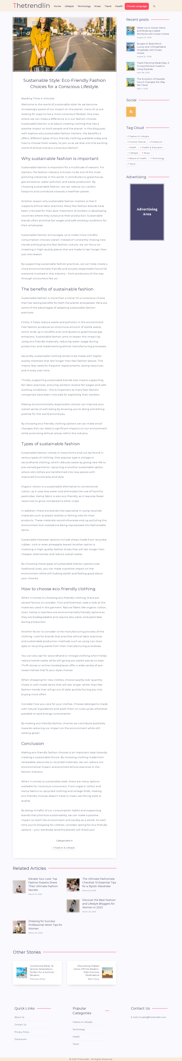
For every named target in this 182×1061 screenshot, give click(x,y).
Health (119, 6)
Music (97, 6)
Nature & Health (138, 158)
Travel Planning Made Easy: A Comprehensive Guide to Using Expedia (153, 66)
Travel (108, 6)
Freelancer (157, 142)
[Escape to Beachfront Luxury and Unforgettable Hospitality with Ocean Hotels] (130, 46)
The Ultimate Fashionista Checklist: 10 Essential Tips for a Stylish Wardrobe (99, 882)
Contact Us (20, 1024)
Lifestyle (69, 6)
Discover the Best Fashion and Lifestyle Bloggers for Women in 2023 (99, 903)
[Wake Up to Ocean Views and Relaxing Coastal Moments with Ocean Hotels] (130, 31)
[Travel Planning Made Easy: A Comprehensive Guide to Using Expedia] (130, 66)
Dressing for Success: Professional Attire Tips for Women (45, 925)
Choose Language (137, 6)
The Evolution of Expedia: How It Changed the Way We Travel (151, 82)
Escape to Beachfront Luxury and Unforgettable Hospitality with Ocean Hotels (151, 48)
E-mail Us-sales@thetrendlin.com (148, 1017)
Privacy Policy (22, 1032)
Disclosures (21, 1039)
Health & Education (152, 147)
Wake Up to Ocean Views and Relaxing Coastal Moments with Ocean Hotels (153, 30)
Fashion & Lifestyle (65, 847)
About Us (19, 1017)
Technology (84, 6)
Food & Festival (137, 142)
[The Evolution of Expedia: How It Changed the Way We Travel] (130, 82)
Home (57, 6)
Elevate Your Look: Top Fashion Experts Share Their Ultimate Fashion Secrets (43, 884)
